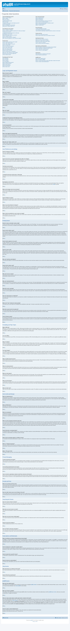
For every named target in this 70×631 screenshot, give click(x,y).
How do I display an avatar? (7, 36)
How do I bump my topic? (7, 54)
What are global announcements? (8, 62)
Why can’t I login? (5, 21)
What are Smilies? (6, 60)
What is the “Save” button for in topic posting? (10, 52)
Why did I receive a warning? (7, 50)
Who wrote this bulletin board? (41, 58)
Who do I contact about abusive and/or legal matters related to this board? (48, 60)
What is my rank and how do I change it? (9, 37)
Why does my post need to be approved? (9, 53)
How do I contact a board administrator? (42, 61)
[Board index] (8, 4)
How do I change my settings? (8, 29)
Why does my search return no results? (42, 40)
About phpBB (17, 585)
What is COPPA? (5, 18)
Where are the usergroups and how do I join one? (44, 20)
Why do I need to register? (7, 17)
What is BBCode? (5, 58)
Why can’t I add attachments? (7, 49)
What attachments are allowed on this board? (43, 53)
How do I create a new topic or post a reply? (10, 41)
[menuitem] (4, 9)
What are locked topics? (7, 65)
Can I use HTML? (5, 59)
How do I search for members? (41, 42)
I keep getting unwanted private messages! (43, 29)
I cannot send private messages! (41, 28)
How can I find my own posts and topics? (42, 43)
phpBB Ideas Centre (52, 591)
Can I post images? (6, 61)
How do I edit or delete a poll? (7, 47)
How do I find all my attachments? (41, 54)
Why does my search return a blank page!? (43, 41)
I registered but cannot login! (7, 20)
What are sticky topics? (6, 64)
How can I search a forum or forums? (42, 39)
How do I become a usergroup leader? (42, 21)
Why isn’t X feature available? (40, 59)
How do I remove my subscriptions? (42, 50)
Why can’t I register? (6, 19)
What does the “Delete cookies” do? (8, 26)
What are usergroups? (39, 19)
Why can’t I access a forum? (7, 48)
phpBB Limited (33, 584)
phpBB (54, 184)
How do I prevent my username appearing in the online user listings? (14, 30)
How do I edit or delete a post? (8, 42)
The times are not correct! (7, 31)
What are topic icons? (6, 66)
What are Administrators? (40, 17)
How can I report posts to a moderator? (9, 51)
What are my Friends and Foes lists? (42, 34)
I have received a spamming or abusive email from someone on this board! (48, 30)
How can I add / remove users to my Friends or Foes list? (45, 35)
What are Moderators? (39, 18)
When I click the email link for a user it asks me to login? (12, 38)
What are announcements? (7, 63)
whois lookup (15, 600)
